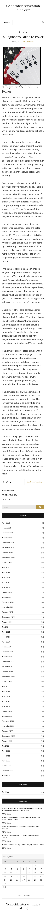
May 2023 (6, 696)
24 (5, 880)
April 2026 (6, 523)
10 (5, 873)
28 (29, 880)
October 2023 (7, 672)
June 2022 (6, 751)
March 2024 (6, 647)
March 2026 (6, 528)
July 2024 (5, 627)
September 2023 (8, 677)
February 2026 (7, 533)
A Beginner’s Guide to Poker (23, 37)
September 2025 (8, 558)
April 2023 (6, 701)
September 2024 (8, 617)
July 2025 (5, 567)
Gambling (23, 32)
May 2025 (6, 577)
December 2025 (8, 543)
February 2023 (7, 711)
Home (18, 895)
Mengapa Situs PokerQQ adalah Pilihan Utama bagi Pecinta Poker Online (21, 818)
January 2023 (7, 716)
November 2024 (8, 607)
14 (29, 873)
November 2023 (8, 667)
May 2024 (6, 637)
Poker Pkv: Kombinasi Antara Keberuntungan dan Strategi (20, 828)
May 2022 (6, 756)
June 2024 (6, 632)
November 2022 (8, 726)
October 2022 (7, 731)
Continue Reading (34, 482)
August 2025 (7, 563)
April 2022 (6, 761)
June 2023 (6, 691)
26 (17, 880)
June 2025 (6, 572)
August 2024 (7, 622)
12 (17, 873)
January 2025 (7, 597)
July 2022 (5, 746)
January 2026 (7, 538)
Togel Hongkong (8, 490)
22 (35, 876)
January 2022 (7, 776)
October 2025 (7, 553)
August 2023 (7, 681)
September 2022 (8, 736)
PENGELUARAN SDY (9, 495)
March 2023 (6, 706)
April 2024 (6, 642)
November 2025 (8, 548)
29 (35, 880)
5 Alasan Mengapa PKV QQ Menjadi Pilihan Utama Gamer (20, 837)
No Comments (28, 42)
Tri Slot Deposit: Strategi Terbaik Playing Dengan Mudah (23, 845)
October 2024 (7, 612)
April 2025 (6, 582)
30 (41, 880)
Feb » (5, 887)
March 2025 (6, 587)
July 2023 (5, 686)
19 (17, 876)
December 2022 (8, 721)
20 (23, 876)
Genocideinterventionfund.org (23, 8)
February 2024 (7, 652)
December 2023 (8, 662)
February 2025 (7, 592)
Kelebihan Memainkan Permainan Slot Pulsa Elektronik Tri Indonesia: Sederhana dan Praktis (22, 809)
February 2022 (7, 771)
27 (23, 880)
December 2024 (8, 602)
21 (29, 876)
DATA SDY (6, 500)
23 (41, 876)
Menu (8, 22)
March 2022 (6, 766)
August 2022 (7, 741)
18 (11, 876)
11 (11, 873)
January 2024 (7, 657)
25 (11, 880)
